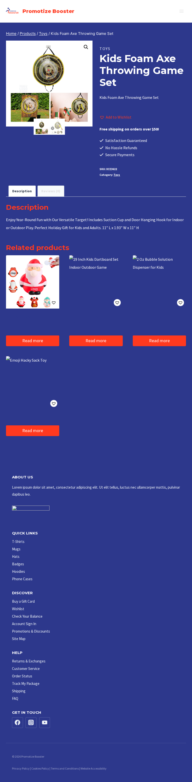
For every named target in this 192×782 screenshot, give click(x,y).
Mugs (16, 549)
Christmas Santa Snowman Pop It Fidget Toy (25, 322)
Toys (105, 48)
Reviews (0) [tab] (50, 191)
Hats (16, 556)
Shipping (19, 691)
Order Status (22, 676)
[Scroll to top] (177, 763)
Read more (32, 340)
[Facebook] (17, 722)
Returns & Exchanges (29, 661)
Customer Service (26, 668)
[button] (86, 47)
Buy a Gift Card (23, 601)
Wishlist (18, 608)
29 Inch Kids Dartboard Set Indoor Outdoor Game (94, 322)
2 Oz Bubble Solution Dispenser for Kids (157, 319)
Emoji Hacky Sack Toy (32, 417)
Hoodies (18, 571)
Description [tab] (22, 191)
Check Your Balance (27, 616)
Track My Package (26, 683)
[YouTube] (44, 722)
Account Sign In (24, 623)
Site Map (19, 638)
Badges (18, 564)
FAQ (15, 698)
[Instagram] (31, 722)
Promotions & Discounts (31, 631)
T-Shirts (18, 541)
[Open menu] (181, 11)
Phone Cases (22, 579)
